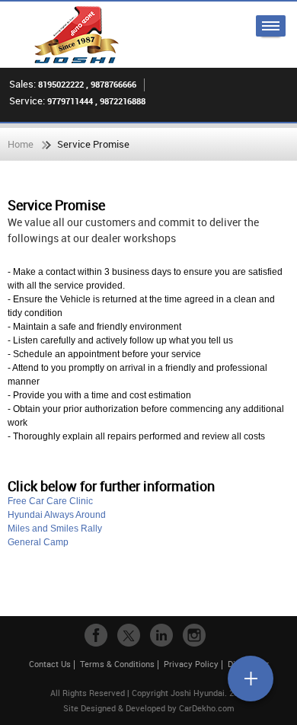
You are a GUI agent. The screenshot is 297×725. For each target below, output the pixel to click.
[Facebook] (96, 635)
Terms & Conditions (117, 663)
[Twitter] (128, 635)
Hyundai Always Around (57, 514)
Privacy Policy (191, 663)
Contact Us (50, 663)
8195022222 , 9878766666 (87, 84)
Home (21, 144)
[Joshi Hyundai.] (76, 34)
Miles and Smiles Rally (55, 528)
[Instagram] (194, 635)
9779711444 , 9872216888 (96, 101)
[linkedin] (161, 635)
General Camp (38, 542)
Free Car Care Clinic (50, 501)
